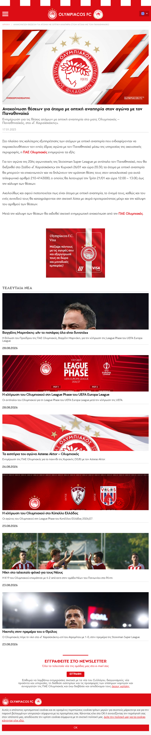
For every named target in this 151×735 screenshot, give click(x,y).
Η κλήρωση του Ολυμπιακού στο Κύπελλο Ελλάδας (40, 513)
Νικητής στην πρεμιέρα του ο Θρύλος (29, 632)
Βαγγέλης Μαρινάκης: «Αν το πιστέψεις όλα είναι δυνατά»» (45, 333)
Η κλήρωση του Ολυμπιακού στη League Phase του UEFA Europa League (55, 395)
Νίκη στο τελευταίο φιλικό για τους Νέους (32, 572)
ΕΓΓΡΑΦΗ (75, 674)
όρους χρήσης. (121, 686)
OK (75, 727)
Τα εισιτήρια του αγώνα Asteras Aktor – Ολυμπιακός (40, 454)
